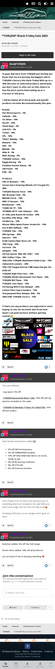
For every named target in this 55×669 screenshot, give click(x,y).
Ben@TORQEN (11, 43)
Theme (25, 651)
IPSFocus (16, 651)
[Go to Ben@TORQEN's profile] (5, 65)
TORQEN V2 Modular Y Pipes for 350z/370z (24, 407)
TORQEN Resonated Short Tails (19, 398)
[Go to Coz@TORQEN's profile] (5, 377)
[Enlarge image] (27, 338)
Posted (21, 67)
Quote (10, 367)
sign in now (15, 581)
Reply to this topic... (16, 592)
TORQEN (24, 46)
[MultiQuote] (3, 367)
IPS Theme (6, 651)
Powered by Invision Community (27, 656)
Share (14, 607)
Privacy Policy (36, 651)
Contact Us (48, 651)
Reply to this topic (27, 55)
